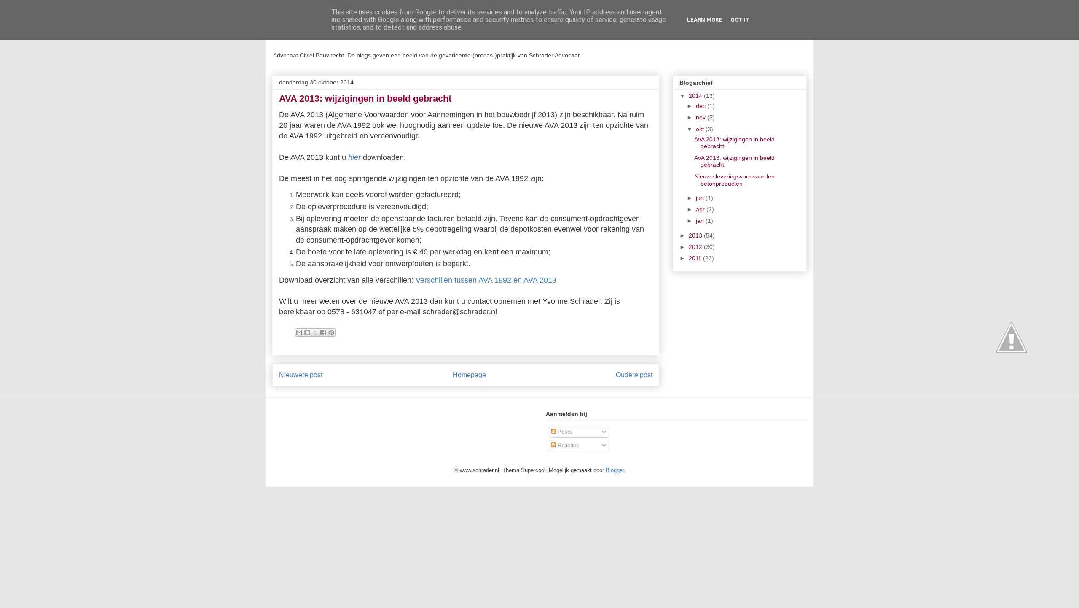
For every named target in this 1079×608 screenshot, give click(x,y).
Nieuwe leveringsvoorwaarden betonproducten (734, 180)
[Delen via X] (315, 332)
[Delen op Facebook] (323, 332)
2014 (696, 95)
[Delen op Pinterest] (331, 332)
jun (701, 198)
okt (701, 129)
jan (701, 220)
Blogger (615, 470)
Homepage (469, 374)
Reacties (567, 445)
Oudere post (634, 374)
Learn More (704, 19)
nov (701, 117)
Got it (739, 19)
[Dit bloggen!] (307, 332)
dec (701, 106)
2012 (696, 246)
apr (701, 209)
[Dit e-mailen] (299, 332)
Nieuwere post (300, 374)
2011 (696, 258)
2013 (696, 235)
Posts (564, 432)
